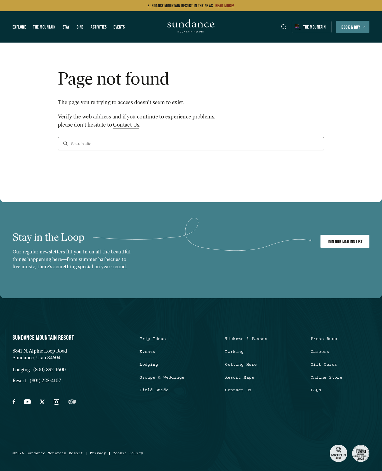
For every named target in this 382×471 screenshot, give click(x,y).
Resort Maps (239, 377)
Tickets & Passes (246, 339)
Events (119, 26)
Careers (320, 352)
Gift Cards (324, 364)
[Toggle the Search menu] (283, 27)
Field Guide (154, 390)
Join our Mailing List (344, 241)
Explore (19, 26)
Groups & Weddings (162, 377)
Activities (99, 26)
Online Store (326, 377)
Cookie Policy (128, 453)
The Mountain (44, 26)
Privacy (98, 453)
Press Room (324, 339)
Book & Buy (350, 27)
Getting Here (241, 364)
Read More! (224, 5)
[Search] (65, 143)
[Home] (191, 27)
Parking (234, 352)
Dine (80, 26)
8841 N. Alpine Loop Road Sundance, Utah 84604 (40, 354)
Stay (66, 26)
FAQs (316, 390)
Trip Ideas (153, 339)
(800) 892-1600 (49, 369)
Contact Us (126, 125)
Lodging (149, 364)
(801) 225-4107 (45, 380)
